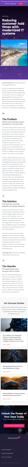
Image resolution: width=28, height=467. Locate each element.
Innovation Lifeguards (6, 449)
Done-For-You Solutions (6, 457)
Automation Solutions (9, 85)
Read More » (7, 344)
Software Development (19, 82)
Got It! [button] (20, 3)
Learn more (13, 3)
